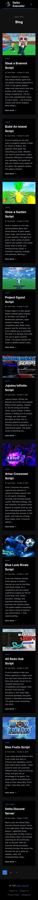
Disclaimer (26, 895)
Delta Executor (22, 886)
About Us (13, 891)
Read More (10, 110)
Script (7, 59)
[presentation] (19, 44)
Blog (7, 804)
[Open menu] (31, 4)
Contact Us (24, 891)
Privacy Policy (13, 895)
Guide (12, 804)
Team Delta (11, 72)
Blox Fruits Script (18, 747)
